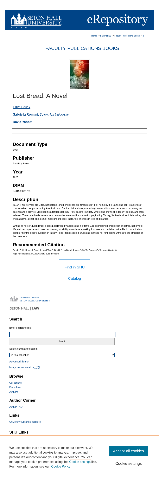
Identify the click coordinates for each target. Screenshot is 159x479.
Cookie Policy (60, 466)
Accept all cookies (128, 451)
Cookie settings (80, 461)
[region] (79, 457)
